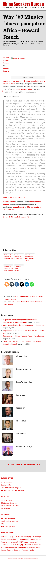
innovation (5, 545)
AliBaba (4, 537)
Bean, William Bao (24, 382)
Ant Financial (20, 537)
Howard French (9, 202)
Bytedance (13, 539)
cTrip (31, 539)
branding (36, 537)
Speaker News (22, 44)
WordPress (34, 558)
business (4, 539)
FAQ (2, 524)
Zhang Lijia (20, 395)
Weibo (32, 550)
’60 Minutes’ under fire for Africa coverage (8, 256)
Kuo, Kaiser (20, 434)
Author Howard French (6, 60)
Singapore (30, 547)
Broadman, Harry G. (24, 447)
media (14, 44)
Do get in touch (19, 207)
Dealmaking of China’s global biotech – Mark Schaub (23, 336)
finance (4, 542)
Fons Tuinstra (6, 482)
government (13, 542)
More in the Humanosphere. (14, 197)
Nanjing (20, 545)
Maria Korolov (6, 500)
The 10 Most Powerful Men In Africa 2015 (18, 256)
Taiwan (10, 550)
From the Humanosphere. (23, 89)
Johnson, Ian (21, 356)
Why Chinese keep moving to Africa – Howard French (8, 269)
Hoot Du (20, 558)
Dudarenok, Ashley (24, 369)
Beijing (28, 537)
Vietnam (25, 550)
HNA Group (23, 542)
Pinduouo (5, 547)
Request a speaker (8, 518)
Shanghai (21, 547)
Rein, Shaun (21, 421)
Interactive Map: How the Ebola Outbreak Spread (29, 257)
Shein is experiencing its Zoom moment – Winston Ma (23, 325)
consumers (23, 539)
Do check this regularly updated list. (17, 217)
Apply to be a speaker (9, 521)
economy (37, 539)
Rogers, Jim (20, 408)
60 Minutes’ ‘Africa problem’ (18, 268)
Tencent (17, 550)
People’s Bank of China (34, 545)
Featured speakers (8, 527)
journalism (7, 44)
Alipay (10, 537)
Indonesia (33, 542)
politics (13, 547)
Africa (40, 42)
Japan (13, 545)
